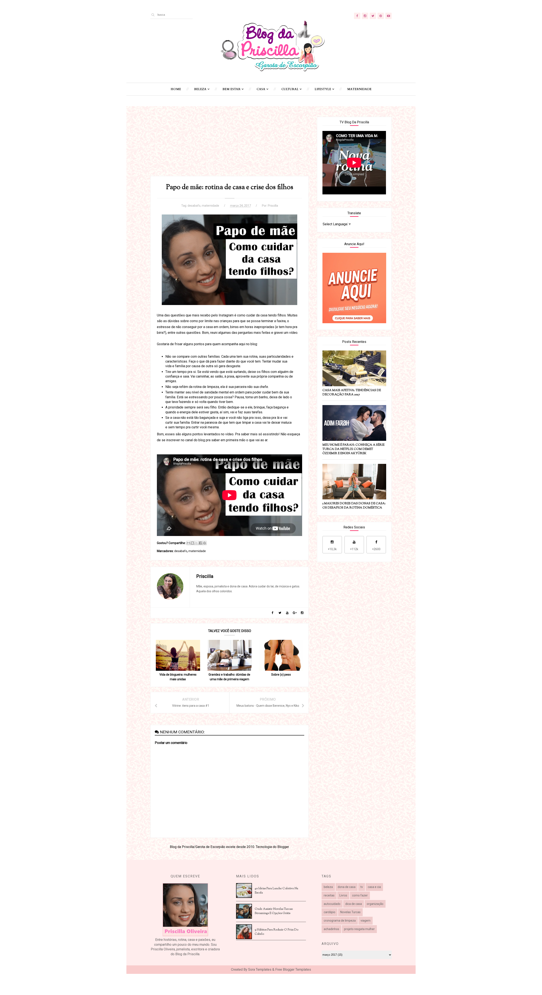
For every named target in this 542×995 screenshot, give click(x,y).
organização (375, 904)
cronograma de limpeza (340, 920)
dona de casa (346, 887)
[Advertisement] (229, 146)
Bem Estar (232, 89)
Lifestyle (323, 89)
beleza (328, 887)
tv (361, 887)
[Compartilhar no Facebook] (200, 543)
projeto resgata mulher (359, 929)
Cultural (290, 89)
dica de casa (353, 904)
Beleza (200, 89)
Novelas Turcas (350, 912)
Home (176, 89)
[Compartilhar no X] (196, 543)
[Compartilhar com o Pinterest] (204, 543)
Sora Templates (259, 970)
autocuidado (332, 904)
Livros (343, 895)
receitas (329, 895)
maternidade (210, 205)
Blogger (283, 847)
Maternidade (359, 89)
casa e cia (374, 887)
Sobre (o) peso (281, 674)
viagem (366, 920)
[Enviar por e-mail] (188, 543)
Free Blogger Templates (293, 970)
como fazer (360, 895)
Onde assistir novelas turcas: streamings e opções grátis (274, 911)
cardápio (329, 912)
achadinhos (331, 929)
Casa (261, 89)
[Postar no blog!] (192, 543)
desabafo (194, 205)
